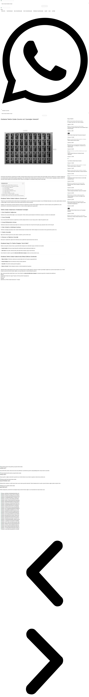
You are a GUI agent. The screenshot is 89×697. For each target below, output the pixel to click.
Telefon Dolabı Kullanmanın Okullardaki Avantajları (10, 186)
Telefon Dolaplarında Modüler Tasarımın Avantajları (77, 190)
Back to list (3, 277)
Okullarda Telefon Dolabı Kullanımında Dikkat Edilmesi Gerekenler (13, 195)
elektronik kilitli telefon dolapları (30, 273)
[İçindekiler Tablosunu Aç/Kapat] (22, 183)
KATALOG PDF (44, 115)
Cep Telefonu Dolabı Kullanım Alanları (74, 160)
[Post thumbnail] (75, 126)
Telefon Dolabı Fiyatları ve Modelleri (74, 166)
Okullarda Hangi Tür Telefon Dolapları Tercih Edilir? (10, 194)
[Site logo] (7, 1)
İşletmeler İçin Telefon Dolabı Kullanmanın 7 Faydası (77, 216)
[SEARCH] (88, 3)
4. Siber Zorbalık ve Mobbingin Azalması (10, 190)
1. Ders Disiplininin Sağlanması (8, 187)
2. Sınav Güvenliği (6, 188)
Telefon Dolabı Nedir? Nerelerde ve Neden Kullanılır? (77, 171)
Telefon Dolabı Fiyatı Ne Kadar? (73, 140)
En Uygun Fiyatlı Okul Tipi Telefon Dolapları (75, 122)
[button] (44, 574)
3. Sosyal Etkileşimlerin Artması (8, 189)
